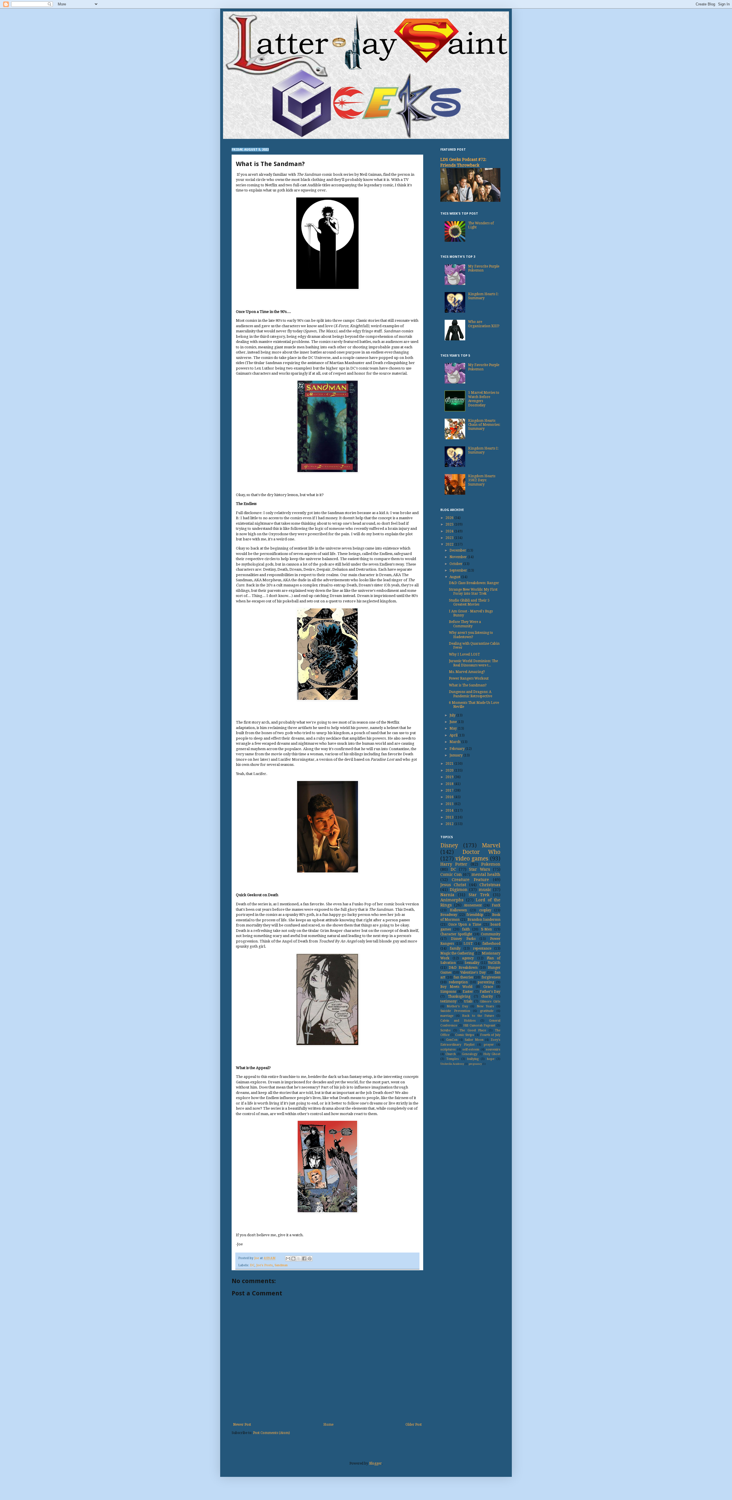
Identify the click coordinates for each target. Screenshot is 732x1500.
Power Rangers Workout (469, 678)
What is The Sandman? (468, 685)
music (485, 889)
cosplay (485, 910)
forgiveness (491, 977)
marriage (446, 1016)
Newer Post (242, 1425)
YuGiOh (494, 963)
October (456, 564)
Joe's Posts (264, 1265)
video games (471, 858)
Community (490, 934)
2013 (449, 817)
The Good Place (473, 1030)
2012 (449, 824)
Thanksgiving (459, 996)
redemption (458, 982)
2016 (449, 797)
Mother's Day (457, 1006)
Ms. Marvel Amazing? (467, 672)
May (453, 728)
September (458, 570)
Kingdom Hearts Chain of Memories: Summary (484, 425)
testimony (448, 1001)
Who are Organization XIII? (484, 324)
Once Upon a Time (464, 924)
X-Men (486, 929)
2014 (449, 810)
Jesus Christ (453, 884)
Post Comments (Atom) (271, 1433)
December (458, 550)
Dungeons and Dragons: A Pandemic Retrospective (470, 694)
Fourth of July (490, 1035)
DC (252, 1265)
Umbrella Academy (452, 1063)
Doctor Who (481, 852)
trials (468, 1001)
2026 (449, 518)
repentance (482, 948)
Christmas (490, 884)
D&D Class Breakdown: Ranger (474, 583)
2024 (449, 531)
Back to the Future (478, 1016)
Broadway (448, 915)
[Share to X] (299, 1258)
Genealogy (469, 1054)
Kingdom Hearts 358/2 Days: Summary (481, 480)
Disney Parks (463, 939)
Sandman (281, 1265)
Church (450, 1054)
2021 (449, 764)
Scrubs (445, 1030)
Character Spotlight (456, 934)
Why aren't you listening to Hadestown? (471, 635)
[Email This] (288, 1258)
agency (468, 958)
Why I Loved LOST (464, 654)
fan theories (463, 977)
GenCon (452, 1040)
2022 (449, 544)
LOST (468, 944)
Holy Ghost (491, 1054)
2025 (449, 524)
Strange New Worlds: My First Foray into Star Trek (473, 592)
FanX (496, 905)
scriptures (448, 1049)
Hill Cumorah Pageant (479, 1025)
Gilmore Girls (490, 1001)
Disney (449, 845)
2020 (449, 770)
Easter (468, 992)
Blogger (375, 1463)
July (452, 715)
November (458, 557)
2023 (449, 538)
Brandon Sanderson (484, 920)
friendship (474, 915)
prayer (489, 1044)
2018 (449, 784)
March (455, 742)
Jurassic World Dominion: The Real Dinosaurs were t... (473, 663)
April (453, 735)
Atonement (473, 905)
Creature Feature (470, 879)
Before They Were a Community (465, 624)
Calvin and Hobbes (458, 1020)
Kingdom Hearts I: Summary (483, 296)
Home (328, 1425)
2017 (449, 790)
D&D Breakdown (463, 968)
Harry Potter (453, 864)
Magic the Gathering (457, 953)
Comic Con (451, 874)
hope (490, 1059)
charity (487, 996)
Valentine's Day (473, 972)
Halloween (458, 910)
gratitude (487, 1011)
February (457, 749)
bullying (473, 1059)
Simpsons (448, 992)
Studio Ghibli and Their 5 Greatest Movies (469, 602)
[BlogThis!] (293, 1258)
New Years (485, 1006)
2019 (449, 777)
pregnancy (475, 1063)
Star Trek (479, 894)
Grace (488, 987)
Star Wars (479, 869)
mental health (486, 874)
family (455, 948)
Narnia (447, 894)
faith (466, 929)
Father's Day (490, 992)
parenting (486, 982)
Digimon (459, 889)
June (453, 722)
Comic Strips (464, 1035)
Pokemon (490, 864)
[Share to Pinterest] (310, 1258)
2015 (449, 804)
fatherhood (491, 944)
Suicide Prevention (455, 1011)
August (455, 577)
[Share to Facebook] (304, 1258)
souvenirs (493, 1049)
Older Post (413, 1425)
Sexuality (472, 963)
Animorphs (452, 900)
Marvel (491, 845)
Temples (452, 1059)
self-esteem (470, 1049)
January (456, 755)
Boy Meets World (456, 987)
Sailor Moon (474, 1040)
